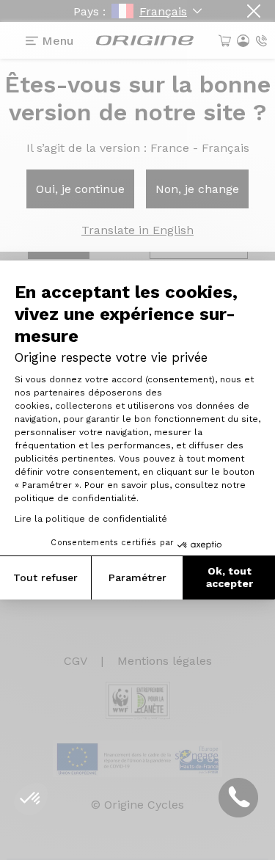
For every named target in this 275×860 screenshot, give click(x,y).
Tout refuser (45, 577)
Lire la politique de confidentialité (91, 519)
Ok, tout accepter (229, 577)
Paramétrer (137, 577)
